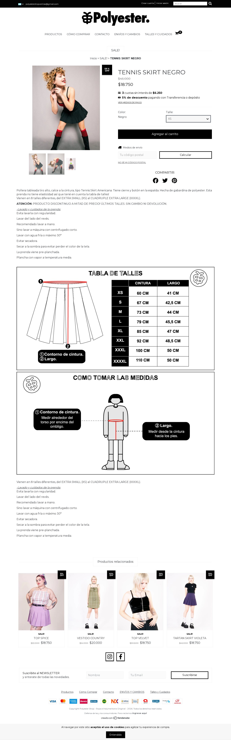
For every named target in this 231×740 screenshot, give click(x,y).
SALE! (103, 58)
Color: (122, 112)
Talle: (169, 112)
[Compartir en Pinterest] (174, 181)
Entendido (115, 734)
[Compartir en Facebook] (155, 181)
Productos (53, 34)
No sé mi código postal (132, 162)
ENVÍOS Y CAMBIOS (127, 34)
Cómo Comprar (78, 34)
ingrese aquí (139, 713)
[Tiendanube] (115, 718)
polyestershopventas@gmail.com (42, 4)
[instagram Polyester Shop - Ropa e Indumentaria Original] (110, 656)
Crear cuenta (147, 3)
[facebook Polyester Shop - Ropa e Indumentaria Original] (120, 656)
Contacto (102, 34)
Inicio (93, 58)
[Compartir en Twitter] (165, 181)
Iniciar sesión (162, 3)
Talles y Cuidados (158, 34)
